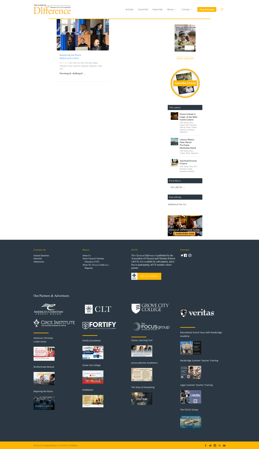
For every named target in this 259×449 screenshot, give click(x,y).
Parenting (191, 129)
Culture (95, 63)
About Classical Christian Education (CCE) (93, 260)
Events (70, 66)
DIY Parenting (191, 125)
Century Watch (185, 153)
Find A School (207, 9)
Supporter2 (184, 132)
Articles (130, 9)
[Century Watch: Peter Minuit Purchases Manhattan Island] (174, 141)
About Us (86, 255)
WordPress (73, 445)
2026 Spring (184, 122)
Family (194, 127)
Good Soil (143, 9)
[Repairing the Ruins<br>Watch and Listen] (83, 34)
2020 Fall (88, 63)
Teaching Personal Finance (188, 162)
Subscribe (158, 9)
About (170, 9)
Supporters (93, 66)
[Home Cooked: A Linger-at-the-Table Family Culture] (174, 116)
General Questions (41, 255)
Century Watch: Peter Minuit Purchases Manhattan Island (188, 143)
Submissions (39, 261)
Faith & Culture (185, 127)
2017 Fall (72, 63)
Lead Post (76, 66)
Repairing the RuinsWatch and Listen (70, 56)
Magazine (84, 66)
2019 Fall (80, 63)
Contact (185, 9)
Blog (191, 122)
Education (63, 66)
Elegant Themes (51, 445)
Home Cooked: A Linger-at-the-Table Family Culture (188, 117)
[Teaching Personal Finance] (174, 162)
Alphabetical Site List (177, 204)
